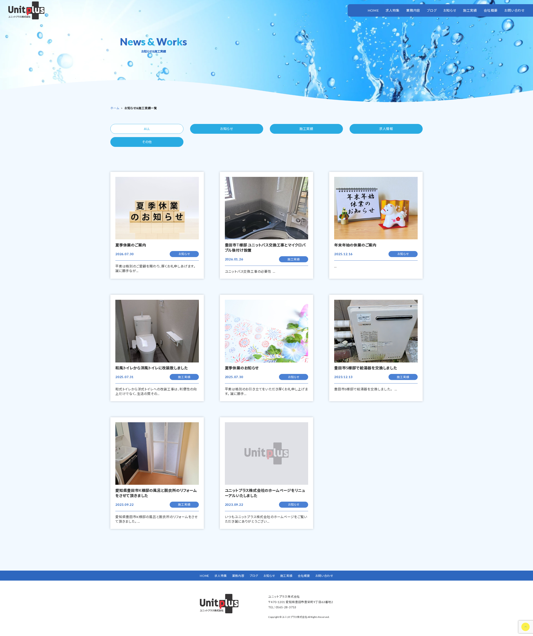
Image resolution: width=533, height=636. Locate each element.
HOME (373, 10)
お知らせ (449, 10)
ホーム (114, 108)
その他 (147, 142)
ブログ (431, 10)
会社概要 (491, 10)
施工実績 (470, 10)
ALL (147, 129)
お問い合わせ (514, 10)
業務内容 (413, 10)
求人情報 (386, 129)
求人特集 (393, 10)
